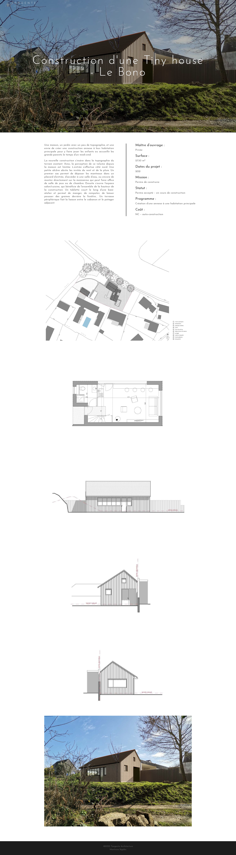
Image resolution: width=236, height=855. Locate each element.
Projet (226, 4)
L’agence (191, 4)
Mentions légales (118, 849)
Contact (216, 4)
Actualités (203, 4)
